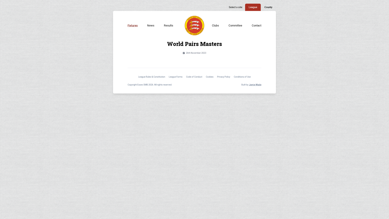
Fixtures (133, 25)
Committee (235, 25)
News (150, 25)
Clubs (215, 25)
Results (168, 25)
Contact (256, 25)
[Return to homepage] (194, 25)
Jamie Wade (255, 84)
